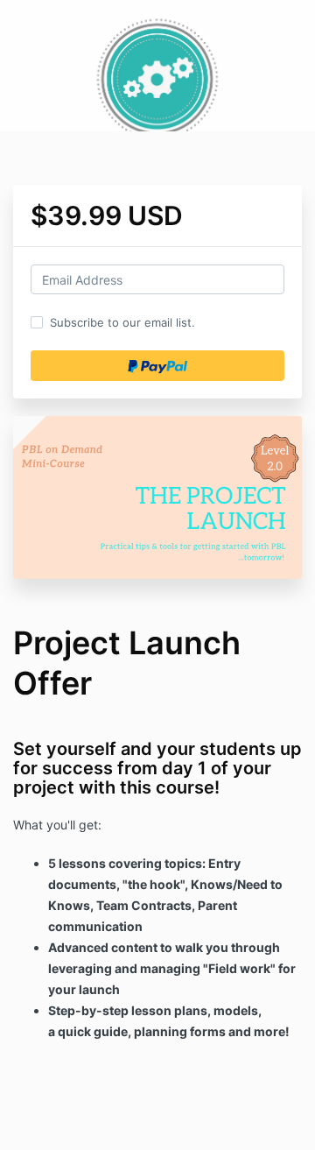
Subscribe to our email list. (122, 322)
